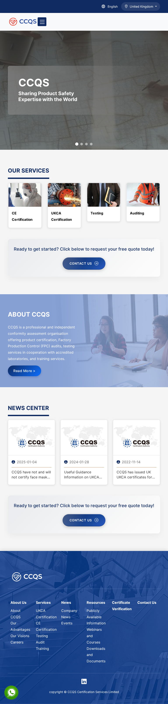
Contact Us (81, 263)
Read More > (24, 371)
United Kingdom (142, 6)
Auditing (137, 213)
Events (66, 623)
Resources (96, 602)
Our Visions (19, 636)
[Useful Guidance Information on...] (84, 437)
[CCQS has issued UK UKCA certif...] (136, 437)
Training (42, 648)
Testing (97, 213)
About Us (18, 602)
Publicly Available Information (96, 617)
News (66, 602)
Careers (16, 642)
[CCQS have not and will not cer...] (31, 437)
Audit (40, 642)
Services (43, 602)
